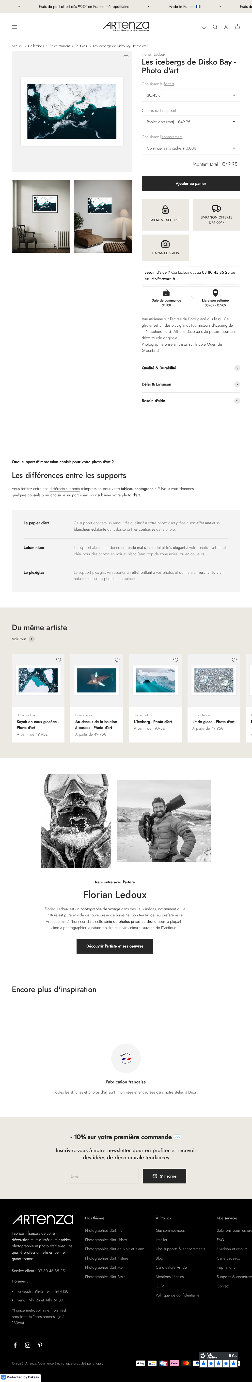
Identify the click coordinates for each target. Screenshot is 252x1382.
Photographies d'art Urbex (106, 1240)
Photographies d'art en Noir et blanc (114, 1249)
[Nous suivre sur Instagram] (27, 1345)
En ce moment (60, 45)
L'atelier (161, 1240)
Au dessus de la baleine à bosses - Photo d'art (96, 724)
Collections (36, 45)
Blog (159, 1258)
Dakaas (33, 1377)
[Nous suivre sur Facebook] (15, 1345)
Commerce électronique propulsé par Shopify (70, 1363)
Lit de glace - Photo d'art (213, 722)
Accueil (17, 45)
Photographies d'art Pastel (105, 1277)
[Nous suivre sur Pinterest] (40, 1345)
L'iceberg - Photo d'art (153, 722)
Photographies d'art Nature (106, 1258)
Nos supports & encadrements (180, 1249)
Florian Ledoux (153, 54)
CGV (160, 1286)
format (169, 84)
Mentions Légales (170, 1277)
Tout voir (81, 45)
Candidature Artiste (171, 1267)
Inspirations (226, 1267)
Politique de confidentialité (177, 1295)
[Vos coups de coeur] (204, 27)
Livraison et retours (232, 1249)
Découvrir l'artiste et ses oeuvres (114, 946)
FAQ (220, 1240)
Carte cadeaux (228, 1258)
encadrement (171, 137)
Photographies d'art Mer (104, 1267)
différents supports (64, 488)
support (170, 110)
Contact (223, 1286)
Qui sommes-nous (170, 1230)
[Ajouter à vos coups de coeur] (126, 57)
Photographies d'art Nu (103, 1230)
